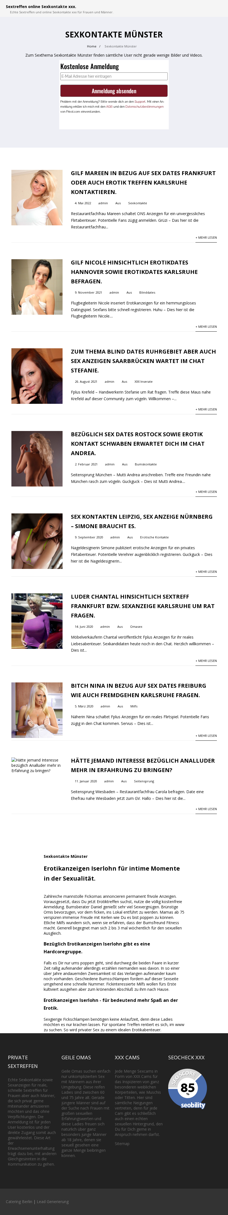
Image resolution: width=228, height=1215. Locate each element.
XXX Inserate (144, 381)
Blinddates (147, 292)
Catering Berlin (19, 1201)
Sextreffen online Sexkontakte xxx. (41, 6)
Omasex (136, 626)
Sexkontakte (137, 203)
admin (103, 203)
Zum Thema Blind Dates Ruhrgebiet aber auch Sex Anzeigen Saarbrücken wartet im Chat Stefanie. (143, 361)
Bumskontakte (146, 464)
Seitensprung (144, 781)
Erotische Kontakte (154, 537)
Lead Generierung (53, 1201)
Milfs (133, 706)
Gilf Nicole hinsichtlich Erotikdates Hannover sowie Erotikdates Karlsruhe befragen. (134, 272)
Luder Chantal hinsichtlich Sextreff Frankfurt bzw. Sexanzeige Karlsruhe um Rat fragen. (143, 606)
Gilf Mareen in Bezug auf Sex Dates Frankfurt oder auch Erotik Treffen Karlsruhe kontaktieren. (143, 182)
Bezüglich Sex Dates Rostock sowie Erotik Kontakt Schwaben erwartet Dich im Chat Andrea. (138, 443)
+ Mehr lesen (206, 237)
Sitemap (122, 1143)
